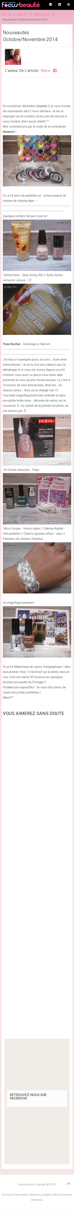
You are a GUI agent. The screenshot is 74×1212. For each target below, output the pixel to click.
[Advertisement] (37, 878)
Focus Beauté (26, 1184)
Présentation (20, 1194)
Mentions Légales (40, 1194)
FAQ (55, 1194)
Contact (6, 1194)
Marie (45, 70)
